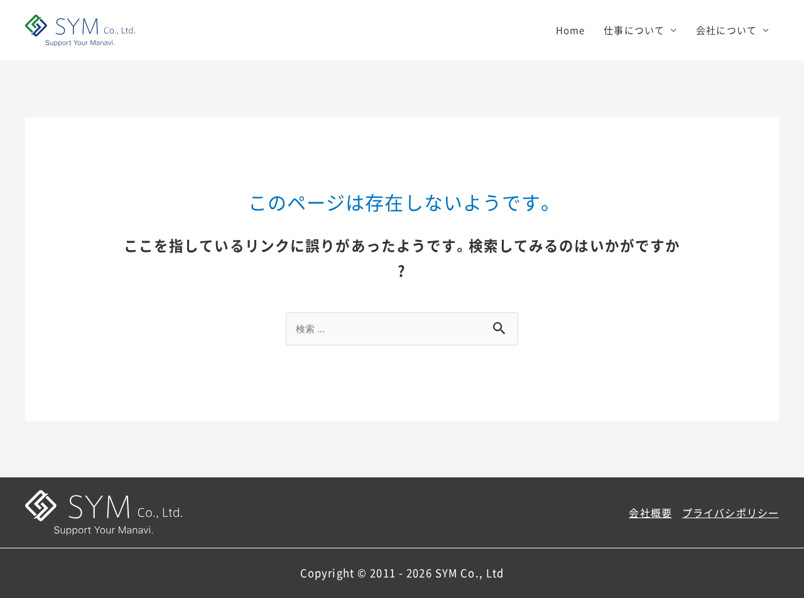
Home (570, 30)
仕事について (634, 30)
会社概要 (650, 512)
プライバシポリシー (730, 512)
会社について (726, 30)
